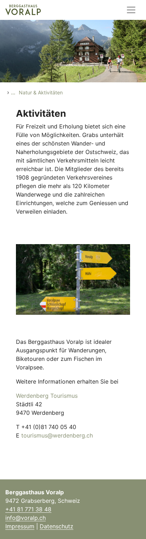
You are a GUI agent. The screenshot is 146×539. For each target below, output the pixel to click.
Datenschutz (56, 526)
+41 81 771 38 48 (28, 509)
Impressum (19, 526)
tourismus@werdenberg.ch (57, 435)
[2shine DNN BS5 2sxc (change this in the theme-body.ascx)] (23, 10)
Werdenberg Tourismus (47, 395)
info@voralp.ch (25, 517)
